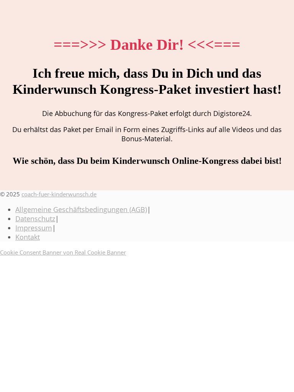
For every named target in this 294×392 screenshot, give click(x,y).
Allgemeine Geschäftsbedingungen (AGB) (81, 209)
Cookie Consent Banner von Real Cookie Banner (63, 252)
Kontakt (27, 237)
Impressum (33, 227)
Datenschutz (35, 218)
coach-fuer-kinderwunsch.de (58, 194)
